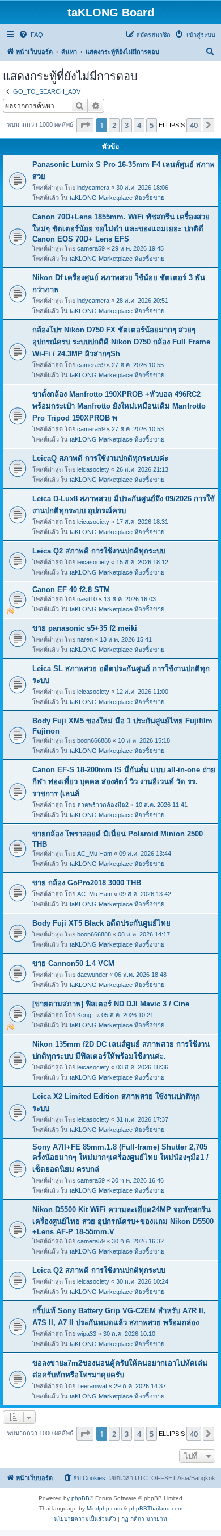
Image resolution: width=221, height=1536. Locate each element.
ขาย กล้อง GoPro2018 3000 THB (86, 883)
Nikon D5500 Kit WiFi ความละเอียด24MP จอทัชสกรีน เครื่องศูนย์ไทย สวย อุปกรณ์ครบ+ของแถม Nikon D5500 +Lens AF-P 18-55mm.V (123, 1220)
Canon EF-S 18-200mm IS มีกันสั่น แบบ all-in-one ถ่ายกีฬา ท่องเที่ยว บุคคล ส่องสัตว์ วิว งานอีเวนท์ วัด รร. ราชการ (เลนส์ (123, 781)
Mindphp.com (104, 1508)
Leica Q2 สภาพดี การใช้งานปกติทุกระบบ (98, 551)
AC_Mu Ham (94, 853)
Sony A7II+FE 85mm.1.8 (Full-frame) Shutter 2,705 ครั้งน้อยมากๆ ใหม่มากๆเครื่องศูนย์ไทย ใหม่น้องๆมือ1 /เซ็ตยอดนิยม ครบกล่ (120, 1158)
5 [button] (152, 125)
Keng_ (86, 1014)
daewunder (92, 974)
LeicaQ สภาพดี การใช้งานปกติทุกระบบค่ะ (100, 458)
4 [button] (139, 125)
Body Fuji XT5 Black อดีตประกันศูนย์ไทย (101, 923)
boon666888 (94, 740)
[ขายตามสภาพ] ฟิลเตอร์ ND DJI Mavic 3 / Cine (110, 1004)
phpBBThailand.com (155, 1508)
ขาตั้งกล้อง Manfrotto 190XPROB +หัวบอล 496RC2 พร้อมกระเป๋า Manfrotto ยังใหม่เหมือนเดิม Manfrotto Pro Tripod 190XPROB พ (119, 406)
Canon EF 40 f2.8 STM (71, 589)
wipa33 (86, 1333)
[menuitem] (31, 34)
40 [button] (194, 125)
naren (85, 639)
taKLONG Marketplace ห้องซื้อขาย (117, 197)
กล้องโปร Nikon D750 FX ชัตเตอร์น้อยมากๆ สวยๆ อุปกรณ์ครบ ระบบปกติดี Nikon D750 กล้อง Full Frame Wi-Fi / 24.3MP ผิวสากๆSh (121, 342)
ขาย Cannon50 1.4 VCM (73, 963)
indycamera (93, 187)
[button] (85, 125)
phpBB (80, 1498)
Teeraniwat (92, 1386)
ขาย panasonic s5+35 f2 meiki (84, 628)
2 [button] (114, 125)
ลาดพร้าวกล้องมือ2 (103, 804)
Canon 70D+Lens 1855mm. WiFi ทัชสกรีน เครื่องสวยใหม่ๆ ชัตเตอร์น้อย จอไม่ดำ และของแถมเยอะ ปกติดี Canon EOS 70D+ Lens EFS (121, 228)
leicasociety (93, 469)
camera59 (91, 248)
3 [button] (127, 125)
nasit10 (87, 599)
